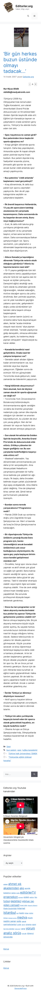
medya (22, 917)
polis (19, 921)
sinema (29, 924)
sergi (23, 924)
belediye (7, 893)
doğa (18, 893)
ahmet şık (14, 884)
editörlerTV (28, 892)
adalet (5, 884)
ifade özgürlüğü (10, 908)
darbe (13, 893)
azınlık (27, 888)
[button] (28, 16)
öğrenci (30, 933)
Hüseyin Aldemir (32, 905)
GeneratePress (20, 988)
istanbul (9, 913)
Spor (8, 746)
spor (19, 750)
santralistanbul (10, 924)
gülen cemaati (11, 905)
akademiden (11, 888)
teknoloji (17, 929)
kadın (21, 913)
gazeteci (15, 901)
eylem (26, 897)
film (36, 897)
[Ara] (34, 774)
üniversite (8, 937)
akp (22, 888)
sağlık (19, 924)
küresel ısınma (12, 918)
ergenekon (10, 897)
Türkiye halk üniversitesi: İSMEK (22, 753)
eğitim (32, 897)
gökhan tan (28, 901)
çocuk (24, 933)
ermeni (20, 897)
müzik (30, 918)
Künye (6, 949)
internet (21, 908)
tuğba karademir (29, 750)
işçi (17, 913)
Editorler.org (24, 6)
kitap (27, 913)
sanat (24, 921)
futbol (6, 901)
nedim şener (9, 921)
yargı (23, 929)
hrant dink (23, 905)
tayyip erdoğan (8, 929)
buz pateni (11, 750)
